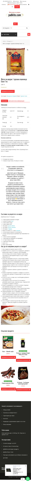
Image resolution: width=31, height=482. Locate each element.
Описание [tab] (4, 101)
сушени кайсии (11, 225)
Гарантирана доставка (8, 415)
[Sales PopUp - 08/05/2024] (16, 470)
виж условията (17, 4)
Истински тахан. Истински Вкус (10, 446)
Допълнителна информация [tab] (16, 101)
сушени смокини (12, 227)
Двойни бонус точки (8, 452)
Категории (6, 34)
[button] (28, 34)
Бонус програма (7, 424)
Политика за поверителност (10, 412)
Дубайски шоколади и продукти (11, 449)
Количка (4, 4)
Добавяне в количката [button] (8, 357)
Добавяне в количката (8, 91)
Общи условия (6, 409)
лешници (18, 230)
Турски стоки (24, 96)
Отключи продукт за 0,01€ (9, 443)
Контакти (5, 418)
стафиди (10, 229)
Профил (17, 6)
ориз (12, 221)
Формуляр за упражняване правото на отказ (14, 421)
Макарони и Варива (11, 96)
